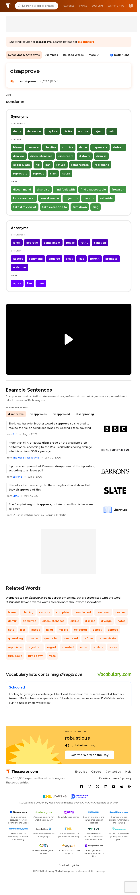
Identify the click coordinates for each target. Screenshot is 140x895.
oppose (83, 131)
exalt (69, 258)
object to (71, 198)
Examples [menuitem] (51, 55)
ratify (84, 242)
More (92, 55)
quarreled (71, 638)
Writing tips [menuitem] (116, 6)
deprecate (100, 147)
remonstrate (80, 164)
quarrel (33, 638)
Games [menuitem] (83, 6)
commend (36, 258)
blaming (27, 612)
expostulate (21, 164)
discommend (22, 189)
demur (12, 621)
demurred (29, 621)
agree (17, 283)
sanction (100, 242)
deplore (52, 131)
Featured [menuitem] (69, 6)
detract (118, 147)
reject (98, 131)
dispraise (43, 189)
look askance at (24, 198)
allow (16, 242)
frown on (118, 189)
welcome (19, 267)
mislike (63, 629)
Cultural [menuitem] (98, 6)
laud (81, 258)
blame (17, 147)
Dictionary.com (131, 6)
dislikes (90, 621)
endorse (54, 258)
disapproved (61, 414)
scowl (83, 647)
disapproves (38, 414)
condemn (103, 612)
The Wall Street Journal (26, 457)
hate (11, 629)
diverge (106, 621)
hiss (23, 629)
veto (112, 131)
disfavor (84, 156)
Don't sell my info (69, 865)
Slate (16, 495)
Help (128, 771)
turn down (80, 207)
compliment (52, 242)
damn (83, 147)
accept (18, 258)
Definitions (121, 55)
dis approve (86, 41)
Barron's (17, 476)
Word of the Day (75, 731)
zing (95, 207)
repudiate (15, 647)
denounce (34, 131)
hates (121, 621)
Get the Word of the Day (89, 755)
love (41, 283)
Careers (96, 771)
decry (17, 131)
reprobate (20, 173)
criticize (67, 147)
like (29, 283)
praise (70, 242)
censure (33, 147)
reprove (38, 173)
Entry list (81, 771)
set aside (106, 198)
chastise (50, 147)
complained (83, 612)
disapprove (16, 414)
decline (120, 612)
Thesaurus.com (8, 5)
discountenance (41, 156)
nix (38, 164)
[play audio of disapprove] (12, 81)
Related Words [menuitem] (73, 55)
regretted (34, 647)
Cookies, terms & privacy (115, 778)
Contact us (113, 771)
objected (80, 629)
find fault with (65, 189)
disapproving (85, 414)
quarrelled (51, 638)
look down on (49, 198)
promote (111, 258)
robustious (77, 738)
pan (47, 164)
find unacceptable (93, 189)
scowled (68, 647)
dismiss (101, 156)
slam (53, 173)
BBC (15, 434)
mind (49, 629)
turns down (35, 656)
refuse (60, 164)
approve (32, 242)
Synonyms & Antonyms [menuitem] (24, 55)
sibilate (98, 647)
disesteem (65, 156)
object (97, 629)
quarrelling (15, 638)
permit (95, 258)
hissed (35, 629)
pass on (88, 198)
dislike (67, 131)
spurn (66, 173)
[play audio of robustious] (67, 745)
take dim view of (24, 207)
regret (51, 647)
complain (62, 612)
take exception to (54, 207)
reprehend (102, 164)
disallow (18, 156)
